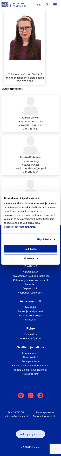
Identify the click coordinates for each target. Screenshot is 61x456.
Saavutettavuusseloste (44, 416)
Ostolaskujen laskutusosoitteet (30, 280)
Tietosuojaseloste (45, 412)
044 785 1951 (30, 172)
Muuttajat (30, 307)
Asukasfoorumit (30, 373)
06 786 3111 (19, 412)
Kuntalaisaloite (30, 353)
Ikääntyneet (30, 319)
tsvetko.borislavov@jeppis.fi (30, 168)
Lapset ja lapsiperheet (30, 311)
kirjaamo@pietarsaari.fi (16, 416)
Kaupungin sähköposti (30, 292)
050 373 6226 (24, 81)
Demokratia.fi (30, 357)
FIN (39, 4)
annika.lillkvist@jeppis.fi (30, 125)
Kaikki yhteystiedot (30, 434)
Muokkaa (29, 258)
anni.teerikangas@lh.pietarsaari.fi (25, 77)
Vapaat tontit (30, 288)
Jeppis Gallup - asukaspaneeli (30, 369)
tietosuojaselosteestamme (19, 226)
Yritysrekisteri (30, 272)
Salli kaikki (31, 249)
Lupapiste (30, 284)
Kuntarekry (30, 334)
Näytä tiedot (44, 239)
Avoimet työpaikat (30, 338)
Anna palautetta (30, 361)
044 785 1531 (30, 128)
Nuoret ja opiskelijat (30, 315)
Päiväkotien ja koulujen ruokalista (30, 276)
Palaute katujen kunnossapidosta (30, 365)
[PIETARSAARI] (13, 4)
